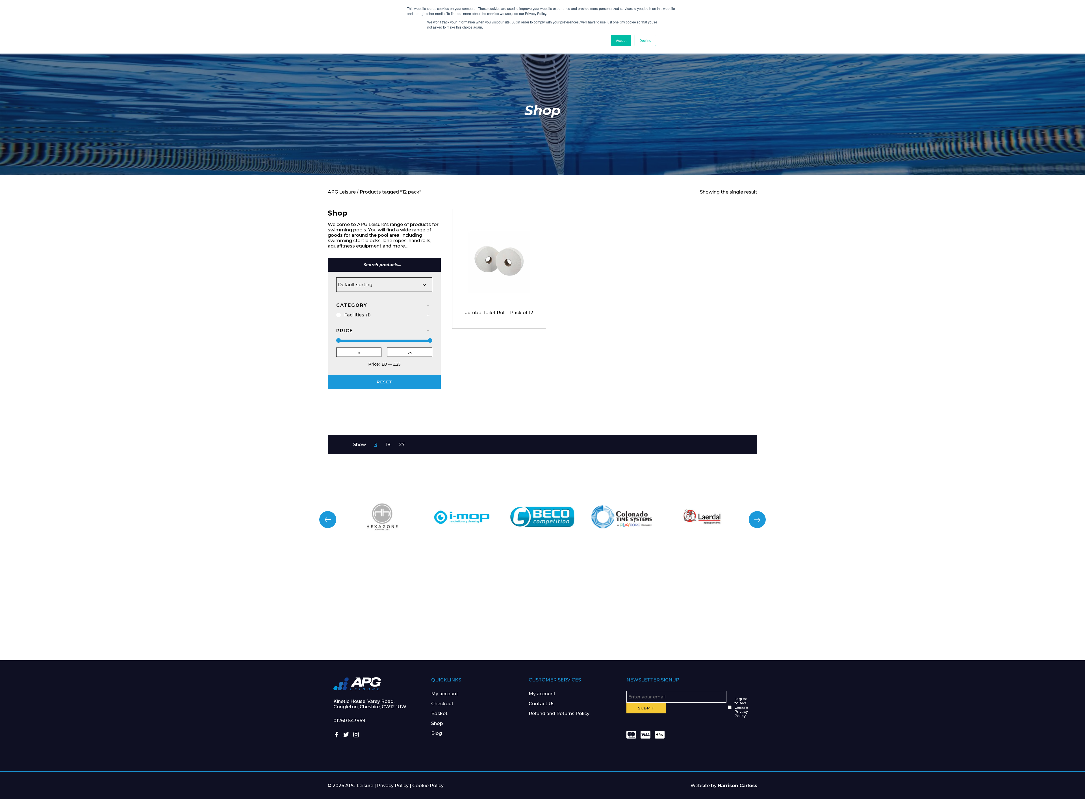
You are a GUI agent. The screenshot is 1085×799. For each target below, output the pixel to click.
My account (444, 693)
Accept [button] (621, 40)
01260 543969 (349, 720)
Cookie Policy (428, 785)
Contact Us (542, 703)
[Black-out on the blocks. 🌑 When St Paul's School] (452, 606)
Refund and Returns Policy (559, 713)
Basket (439, 713)
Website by (724, 785)
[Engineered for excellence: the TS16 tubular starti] (813, 606)
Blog (436, 733)
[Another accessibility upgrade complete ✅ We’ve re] (90, 606)
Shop (437, 723)
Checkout (442, 703)
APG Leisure (342, 192)
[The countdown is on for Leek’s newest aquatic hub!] (994, 606)
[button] (327, 519)
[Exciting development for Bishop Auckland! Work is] (632, 606)
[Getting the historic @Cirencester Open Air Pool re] (271, 606)
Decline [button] (645, 40)
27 (402, 444)
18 (388, 444)
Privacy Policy (393, 785)
